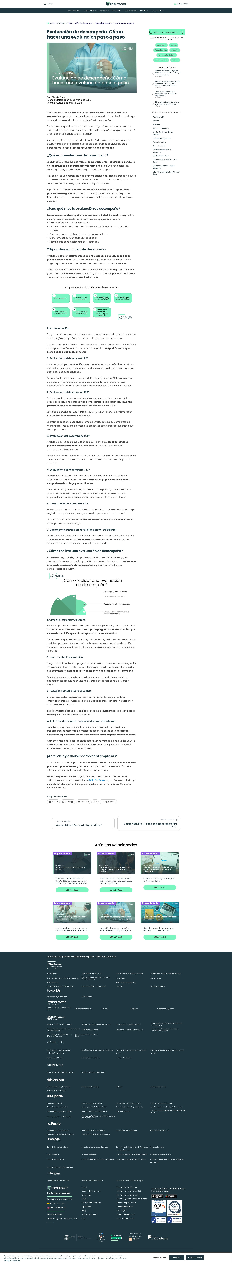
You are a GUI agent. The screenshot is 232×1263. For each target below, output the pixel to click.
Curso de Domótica (157, 1178)
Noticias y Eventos (90, 1245)
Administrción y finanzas (90, 1089)
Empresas (86, 1226)
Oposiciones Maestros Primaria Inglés (129, 1212)
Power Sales (120, 1009)
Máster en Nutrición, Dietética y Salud (86, 1066)
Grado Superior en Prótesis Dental (93, 1103)
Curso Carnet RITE (53, 1186)
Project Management (162, 138)
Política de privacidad (126, 1233)
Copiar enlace (109, 832)
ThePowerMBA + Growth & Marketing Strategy (63, 1009)
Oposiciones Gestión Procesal (161, 1134)
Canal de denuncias (125, 1249)
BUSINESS (62, 23)
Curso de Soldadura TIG (55, 1190)
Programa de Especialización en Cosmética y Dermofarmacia (63, 1060)
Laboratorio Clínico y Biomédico (58, 1118)
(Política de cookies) (12, 1260)
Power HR (156, 124)
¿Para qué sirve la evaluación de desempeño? (69, 122)
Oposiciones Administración (57, 1138)
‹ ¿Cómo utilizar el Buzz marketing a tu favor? (78, 856)
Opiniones (86, 1237)
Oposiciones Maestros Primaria (58, 1212)
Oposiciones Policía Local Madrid (93, 1161)
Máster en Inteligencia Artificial (57, 1028)
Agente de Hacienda (123, 1142)
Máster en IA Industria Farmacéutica (130, 1061)
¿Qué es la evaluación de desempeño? (66, 118)
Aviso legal (121, 1241)
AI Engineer (134, 1040)
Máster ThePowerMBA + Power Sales (166, 161)
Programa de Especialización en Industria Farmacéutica (167, 1055)
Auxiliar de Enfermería (158, 1118)
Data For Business (98, 810)
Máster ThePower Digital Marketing (163, 133)
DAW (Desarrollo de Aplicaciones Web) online (97, 1081)
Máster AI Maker (87, 1028)
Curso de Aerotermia (89, 1186)
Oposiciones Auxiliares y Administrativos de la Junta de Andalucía (98, 1148)
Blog (84, 1241)
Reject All (177, 1257)
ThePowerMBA (158, 117)
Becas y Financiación (91, 1222)
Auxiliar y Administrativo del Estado (94, 1138)
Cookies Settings (159, 1257)
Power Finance (159, 146)
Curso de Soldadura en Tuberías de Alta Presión (98, 1190)
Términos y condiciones (127, 1218)
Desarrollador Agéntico (165, 1040)
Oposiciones (59, 1142)
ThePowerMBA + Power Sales (92, 1004)
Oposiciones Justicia (54, 1134)
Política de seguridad (126, 1245)
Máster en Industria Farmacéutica (59, 1055)
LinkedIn (54, 832)
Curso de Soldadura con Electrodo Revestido (132, 1186)
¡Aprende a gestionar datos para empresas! (68, 133)
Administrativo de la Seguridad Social (129, 1138)
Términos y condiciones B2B (129, 1222)
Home (84, 1218)
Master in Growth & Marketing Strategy (130, 1004)
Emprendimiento (62, 884)
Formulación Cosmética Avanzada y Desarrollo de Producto (165, 1060)
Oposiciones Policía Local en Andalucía (96, 1165)
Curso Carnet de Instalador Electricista (95, 1178)
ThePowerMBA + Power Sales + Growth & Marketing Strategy (96, 1009)
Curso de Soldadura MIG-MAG (161, 1186)
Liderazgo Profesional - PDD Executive (60, 1017)
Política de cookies (125, 1237)
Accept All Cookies (195, 1257)
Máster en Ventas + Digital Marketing (164, 167)
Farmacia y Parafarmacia (56, 1121)
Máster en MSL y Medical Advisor (128, 1055)
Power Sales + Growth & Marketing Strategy (165, 1004)
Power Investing (159, 142)
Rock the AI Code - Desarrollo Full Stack (59, 1039)
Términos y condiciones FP (128, 1226)
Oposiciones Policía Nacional (126, 1161)
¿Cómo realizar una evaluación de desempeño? (70, 130)
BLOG (54, 23)
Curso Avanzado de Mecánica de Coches (130, 1190)
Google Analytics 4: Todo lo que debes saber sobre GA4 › (151, 856)
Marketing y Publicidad (55, 1089)
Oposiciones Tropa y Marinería (58, 1161)
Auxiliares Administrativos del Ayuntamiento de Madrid (167, 1142)
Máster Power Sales (161, 156)
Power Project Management (126, 1013)
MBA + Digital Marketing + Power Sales (166, 173)
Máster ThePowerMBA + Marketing (163, 151)
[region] (116, 1257)
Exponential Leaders (161, 128)
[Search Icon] (181, 32)
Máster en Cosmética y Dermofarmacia (96, 1055)
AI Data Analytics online (83, 1040)
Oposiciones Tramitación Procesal (128, 1134)
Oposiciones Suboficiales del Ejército (60, 1165)
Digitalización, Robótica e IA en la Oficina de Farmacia (59, 1066)
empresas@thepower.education (62, 1249)
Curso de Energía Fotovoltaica (57, 1178)
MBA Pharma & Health (90, 1061)
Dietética (119, 1118)
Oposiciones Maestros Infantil (92, 1212)
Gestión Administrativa (124, 1089)
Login (84, 1249)
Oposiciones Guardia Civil (159, 1161)
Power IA (156, 121)
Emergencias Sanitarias (90, 1118)
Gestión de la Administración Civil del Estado (166, 1138)
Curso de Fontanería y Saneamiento (60, 1198)
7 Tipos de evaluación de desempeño (66, 126)
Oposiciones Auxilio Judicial (92, 1134)
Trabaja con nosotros (91, 1233)
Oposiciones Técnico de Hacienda (59, 1148)
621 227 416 (55, 1234)
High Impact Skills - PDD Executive (94, 1017)
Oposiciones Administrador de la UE (94, 1142)
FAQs (84, 1229)
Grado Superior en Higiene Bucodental (60, 1103)
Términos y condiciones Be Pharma (132, 1229)
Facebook (85, 832)
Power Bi (105, 1040)
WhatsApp (69, 832)
